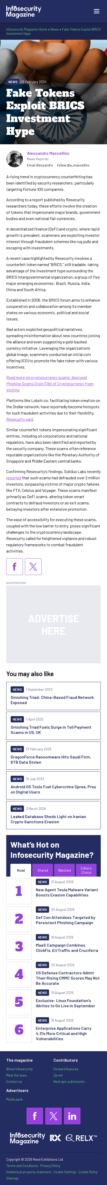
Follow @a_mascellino (73, 165)
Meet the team (16, 1075)
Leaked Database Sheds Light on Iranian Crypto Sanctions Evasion (48, 819)
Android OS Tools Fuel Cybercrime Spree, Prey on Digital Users (53, 789)
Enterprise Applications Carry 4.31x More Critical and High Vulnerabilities (63, 1033)
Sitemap (12, 1178)
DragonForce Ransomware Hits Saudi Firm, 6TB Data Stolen (51, 759)
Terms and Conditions (22, 1166)
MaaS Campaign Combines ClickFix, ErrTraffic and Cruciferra (67, 947)
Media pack (14, 1099)
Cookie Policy (88, 1172)
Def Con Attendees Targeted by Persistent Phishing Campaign (65, 920)
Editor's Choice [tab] (86, 870)
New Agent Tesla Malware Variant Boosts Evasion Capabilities (67, 892)
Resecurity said (19, 419)
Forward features (66, 1069)
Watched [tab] (64, 870)
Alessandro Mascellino (48, 153)
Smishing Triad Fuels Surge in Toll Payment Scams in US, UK (51, 729)
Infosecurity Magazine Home (26, 29)
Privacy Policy (50, 1166)
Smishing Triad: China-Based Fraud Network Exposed (52, 700)
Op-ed (58, 1075)
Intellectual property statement (28, 1172)
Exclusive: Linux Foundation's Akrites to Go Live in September (65, 1003)
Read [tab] (21, 870)
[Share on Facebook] (14, 566)
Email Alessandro (40, 165)
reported (13, 477)
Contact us (14, 1081)
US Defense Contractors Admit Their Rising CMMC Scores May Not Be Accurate (68, 978)
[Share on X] (33, 566)
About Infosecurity (19, 1069)
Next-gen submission (69, 1081)
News (55, 29)
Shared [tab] (42, 870)
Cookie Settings (65, 1172)
